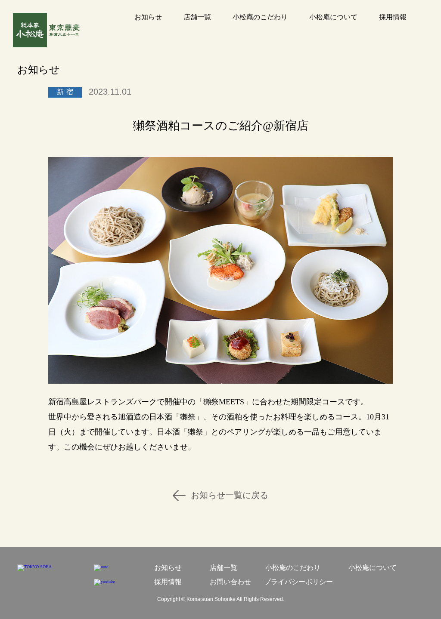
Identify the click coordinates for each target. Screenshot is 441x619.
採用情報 (393, 17)
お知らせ (148, 17)
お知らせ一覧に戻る (229, 495)
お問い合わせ (230, 581)
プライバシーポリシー (298, 581)
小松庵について (333, 17)
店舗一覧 (197, 17)
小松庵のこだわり (260, 17)
